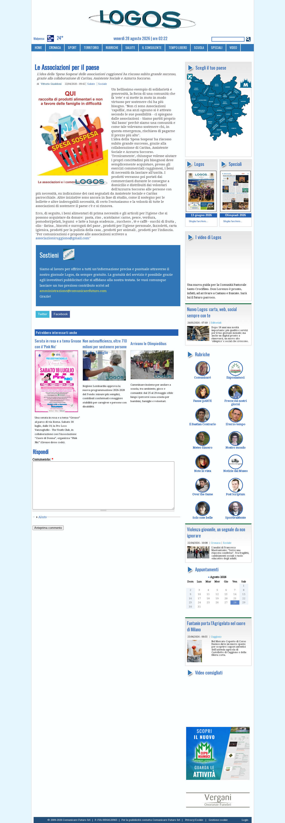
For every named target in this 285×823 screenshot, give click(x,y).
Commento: (43, 459)
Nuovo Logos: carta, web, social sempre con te (212, 312)
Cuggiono (216, 636)
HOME (38, 47)
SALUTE (130, 47)
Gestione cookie (218, 819)
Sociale (227, 542)
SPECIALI (216, 47)
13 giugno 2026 (201, 215)
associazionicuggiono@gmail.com (62, 238)
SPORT (72, 47)
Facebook (61, 314)
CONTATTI (41, 54)
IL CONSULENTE (151, 47)
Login (245, 819)
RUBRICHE (112, 47)
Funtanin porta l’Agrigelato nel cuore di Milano (216, 626)
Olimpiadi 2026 (235, 215)
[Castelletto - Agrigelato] (194, 661)
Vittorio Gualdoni (51, 83)
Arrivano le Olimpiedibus (148, 343)
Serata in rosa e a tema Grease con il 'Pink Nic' (58, 343)
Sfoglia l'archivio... (198, 221)
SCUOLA (199, 47)
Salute (91, 83)
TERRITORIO (91, 47)
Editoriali (216, 322)
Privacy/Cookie (194, 819)
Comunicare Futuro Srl (166, 819)
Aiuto (42, 517)
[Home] (142, 17)
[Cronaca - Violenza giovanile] (198, 557)
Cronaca (215, 542)
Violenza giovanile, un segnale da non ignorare (216, 532)
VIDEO (233, 47)
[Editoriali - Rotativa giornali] (198, 340)
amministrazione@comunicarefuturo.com (73, 291)
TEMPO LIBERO (178, 47)
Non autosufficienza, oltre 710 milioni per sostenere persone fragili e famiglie (105, 346)
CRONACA (55, 47)
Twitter (42, 314)
